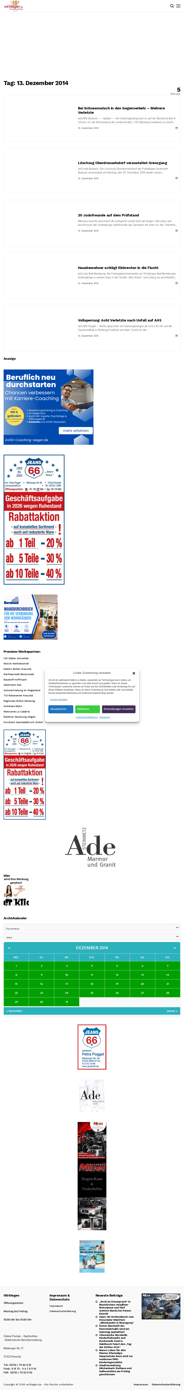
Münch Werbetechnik (16, 663)
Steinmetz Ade (12, 684)
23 (41, 993)
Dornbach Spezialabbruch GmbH (23, 722)
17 (67, 984)
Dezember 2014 (92, 947)
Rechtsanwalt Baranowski (19, 674)
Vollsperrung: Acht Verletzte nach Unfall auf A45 (119, 320)
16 (41, 984)
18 (92, 984)
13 (142, 974)
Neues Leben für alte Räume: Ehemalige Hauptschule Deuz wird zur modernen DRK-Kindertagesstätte (116, 1356)
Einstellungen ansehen (119, 709)
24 (66, 993)
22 (16, 993)
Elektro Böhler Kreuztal (17, 668)
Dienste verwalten (58, 699)
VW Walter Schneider (16, 658)
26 (117, 993)
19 (117, 984)
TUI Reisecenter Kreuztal (18, 695)
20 (142, 984)
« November (14, 1011)
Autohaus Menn (13, 706)
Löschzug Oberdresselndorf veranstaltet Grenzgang (122, 163)
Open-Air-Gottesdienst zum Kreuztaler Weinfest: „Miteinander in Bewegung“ (116, 1319)
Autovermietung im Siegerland (22, 690)
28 (167, 993)
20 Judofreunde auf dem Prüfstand (108, 215)
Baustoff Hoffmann (15, 679)
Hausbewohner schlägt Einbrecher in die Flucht (118, 268)
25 (92, 993)
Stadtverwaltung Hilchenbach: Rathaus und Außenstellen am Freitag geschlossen (115, 1370)
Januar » (172, 1011)
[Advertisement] (92, 46)
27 (142, 993)
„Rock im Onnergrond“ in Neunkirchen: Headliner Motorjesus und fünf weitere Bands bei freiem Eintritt (115, 1307)
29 (16, 1002)
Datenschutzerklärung (87, 717)
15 (16, 984)
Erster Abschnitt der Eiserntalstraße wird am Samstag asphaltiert (114, 1328)
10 (66, 974)
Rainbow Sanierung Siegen (20, 716)
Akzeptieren (58, 709)
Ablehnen (83, 709)
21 (168, 984)
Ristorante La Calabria (17, 711)
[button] (134, 673)
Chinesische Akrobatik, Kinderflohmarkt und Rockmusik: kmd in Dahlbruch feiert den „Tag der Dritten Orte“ (115, 1341)
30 (41, 1002)
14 (167, 974)
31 (67, 1002)
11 (92, 974)
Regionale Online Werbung (19, 700)
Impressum (104, 717)
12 (117, 974)
